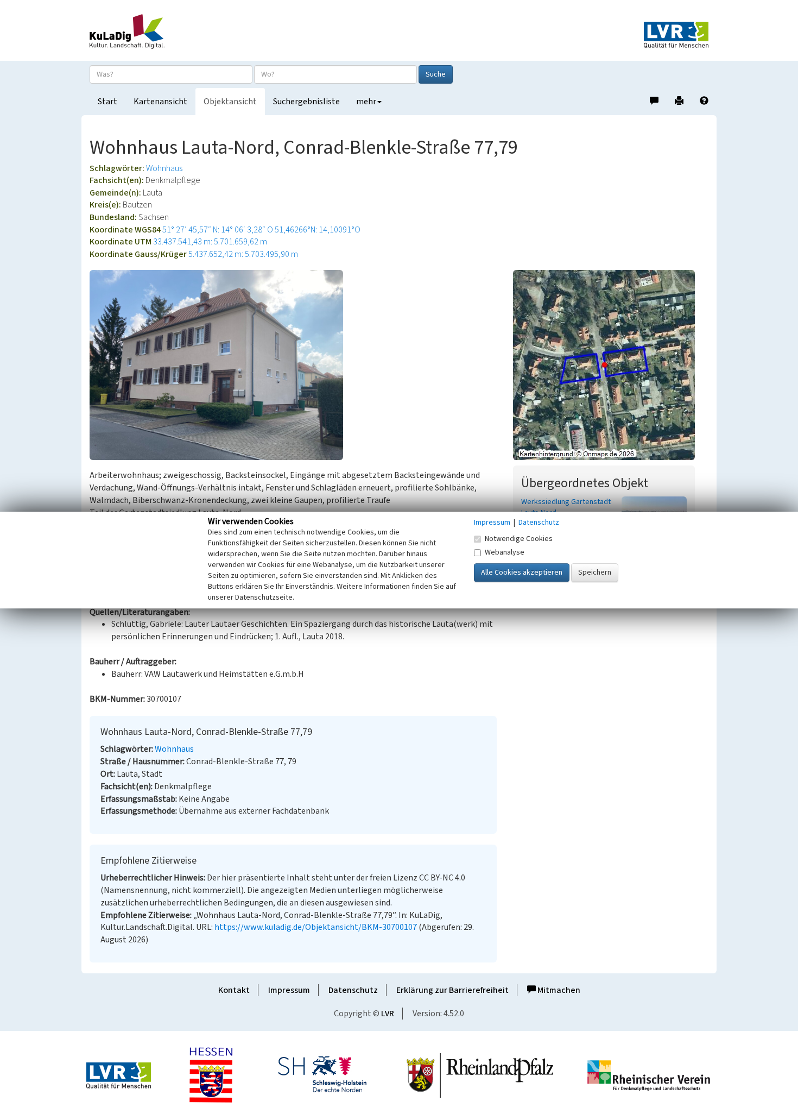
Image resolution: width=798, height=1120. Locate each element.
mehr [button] (366, 102)
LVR (387, 1014)
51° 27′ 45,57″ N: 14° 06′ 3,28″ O (217, 230)
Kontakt (234, 990)
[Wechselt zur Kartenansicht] (610, 365)
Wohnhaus (164, 168)
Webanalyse (504, 552)
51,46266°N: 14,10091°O (317, 230)
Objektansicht (230, 102)
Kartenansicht (160, 102)
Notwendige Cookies (519, 538)
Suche (436, 74)
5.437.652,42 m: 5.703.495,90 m (243, 254)
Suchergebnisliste (306, 102)
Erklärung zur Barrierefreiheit (452, 990)
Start (107, 102)
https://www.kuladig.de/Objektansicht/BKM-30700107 (315, 927)
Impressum (289, 990)
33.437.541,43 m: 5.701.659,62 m (210, 242)
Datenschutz (353, 990)
